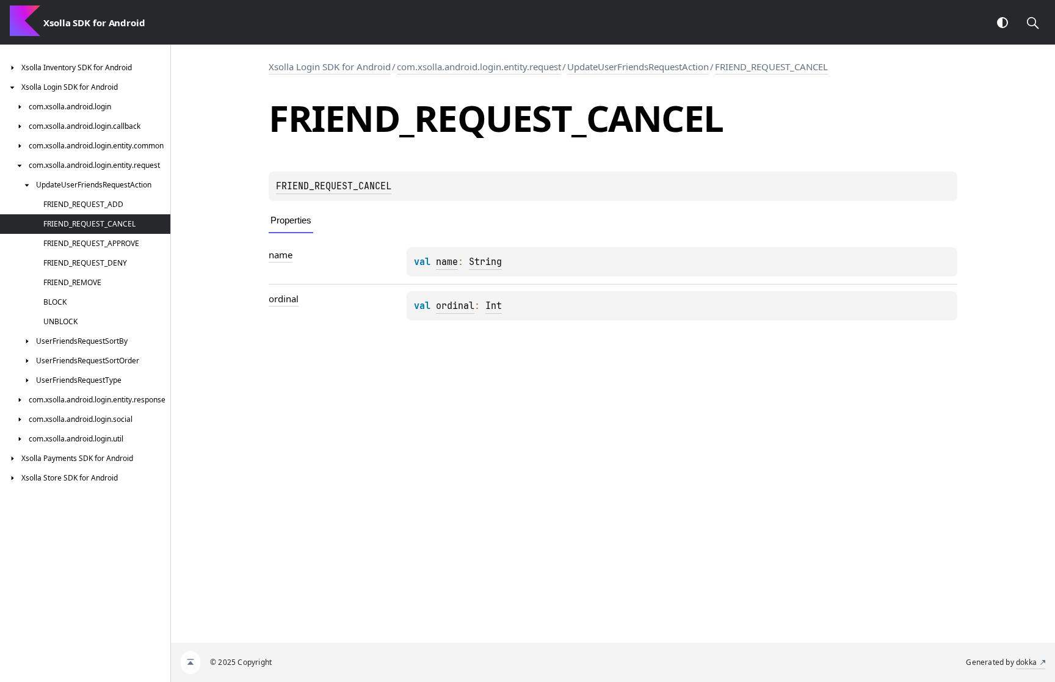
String (485, 262)
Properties (290, 220)
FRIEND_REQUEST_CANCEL (771, 66)
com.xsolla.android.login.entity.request (479, 66)
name (447, 262)
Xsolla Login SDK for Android (330, 66)
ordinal (455, 306)
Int (493, 306)
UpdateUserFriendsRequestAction (638, 66)
